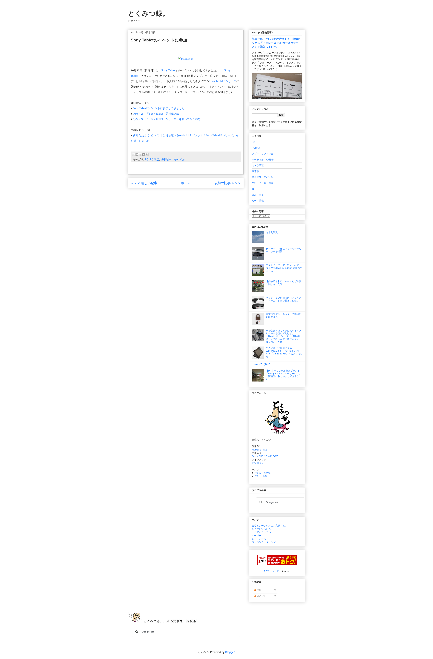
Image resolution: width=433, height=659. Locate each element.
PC (147, 159)
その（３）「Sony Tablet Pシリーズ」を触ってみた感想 (166, 119)
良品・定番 (258, 194)
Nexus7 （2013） (263, 364)
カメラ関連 (258, 165)
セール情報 (258, 200)
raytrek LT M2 (259, 449)
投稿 (258, 589)
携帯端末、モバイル (173, 159)
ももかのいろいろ (261, 528)
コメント (261, 595)
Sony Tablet (168, 70)
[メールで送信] (134, 154)
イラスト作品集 (262, 472)
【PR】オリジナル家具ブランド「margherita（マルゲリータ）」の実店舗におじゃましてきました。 (283, 374)
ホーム (186, 182)
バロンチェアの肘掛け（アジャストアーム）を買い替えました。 (283, 299)
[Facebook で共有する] (143, 154)
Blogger (229, 652)
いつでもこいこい (261, 532)
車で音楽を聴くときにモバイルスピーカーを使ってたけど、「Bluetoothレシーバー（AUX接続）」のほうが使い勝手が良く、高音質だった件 (283, 336)
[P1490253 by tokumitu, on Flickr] (186, 59)
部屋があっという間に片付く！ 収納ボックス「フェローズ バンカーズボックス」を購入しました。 (276, 42)
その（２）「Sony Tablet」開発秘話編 (155, 113)
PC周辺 (154, 159)
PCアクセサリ (271, 571)
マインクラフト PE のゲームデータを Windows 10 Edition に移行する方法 (284, 268)
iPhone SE (257, 462)
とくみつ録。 (148, 13)
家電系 (255, 171)
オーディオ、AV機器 (263, 159)
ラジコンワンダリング (264, 542)
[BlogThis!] (137, 154)
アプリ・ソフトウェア (264, 153)
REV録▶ (256, 535)
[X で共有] (140, 154)
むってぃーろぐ (260, 538)
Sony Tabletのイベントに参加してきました (158, 108)
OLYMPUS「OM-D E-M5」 (266, 456)
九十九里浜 (272, 232)
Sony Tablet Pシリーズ (222, 81)
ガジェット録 (260, 476)
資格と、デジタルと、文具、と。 (269, 525)
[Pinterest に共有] (147, 154)
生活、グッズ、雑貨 (262, 183)
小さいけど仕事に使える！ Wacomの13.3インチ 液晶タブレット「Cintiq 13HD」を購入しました (284, 352)
